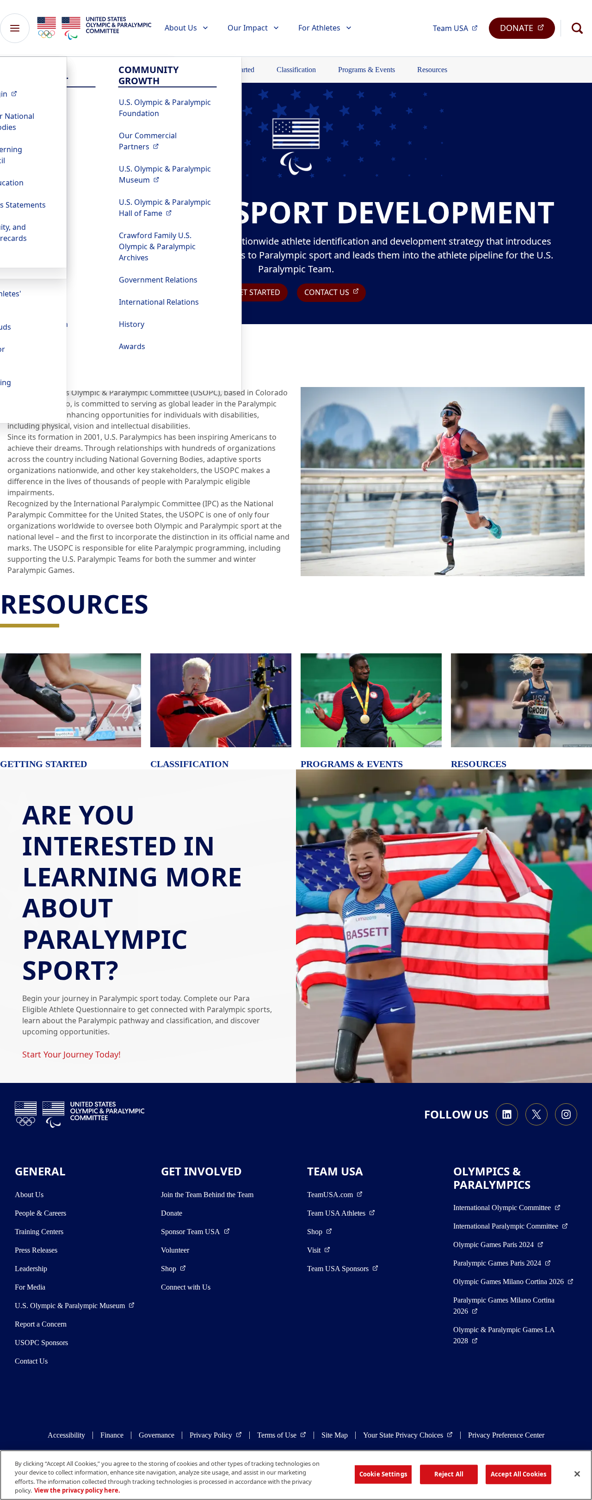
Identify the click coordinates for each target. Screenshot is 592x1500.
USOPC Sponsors (41, 1342)
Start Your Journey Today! (71, 1054)
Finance (111, 1435)
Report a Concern (41, 1324)
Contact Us (31, 1361)
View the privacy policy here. (77, 1490)
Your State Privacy (408, 1435)
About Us (181, 28)
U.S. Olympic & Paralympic (168, 174)
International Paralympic (510, 1226)
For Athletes (319, 28)
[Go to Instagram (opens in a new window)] (566, 1114)
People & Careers (40, 1213)
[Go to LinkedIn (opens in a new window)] (507, 1114)
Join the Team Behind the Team (207, 1195)
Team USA (341, 1213)
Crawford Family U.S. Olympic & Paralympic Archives (157, 246)
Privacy (216, 1435)
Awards (132, 346)
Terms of (281, 1435)
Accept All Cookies (518, 1474)
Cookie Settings (383, 1474)
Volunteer (175, 1250)
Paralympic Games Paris (502, 1263)
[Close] (577, 1473)
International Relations (159, 302)
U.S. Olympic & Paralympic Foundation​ (165, 107)
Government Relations (158, 280)
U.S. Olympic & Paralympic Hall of (168, 207)
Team (458, 28)
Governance (156, 1435)
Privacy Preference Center (506, 1435)
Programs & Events (366, 70)
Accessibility (66, 1435)
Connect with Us (185, 1287)
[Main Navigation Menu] (15, 28)
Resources (432, 70)
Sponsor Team (195, 1231)
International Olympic (507, 1207)
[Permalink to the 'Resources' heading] (157, 603)
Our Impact (248, 28)
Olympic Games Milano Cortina (513, 1281)
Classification (296, 70)
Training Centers (39, 1232)
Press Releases (36, 1250)
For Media (30, 1287)
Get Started (257, 292)
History (131, 324)
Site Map (334, 1435)
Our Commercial (168, 141)
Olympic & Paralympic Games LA (504, 1335)
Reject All (448, 1474)
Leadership (31, 1269)
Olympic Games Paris (498, 1244)
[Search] (577, 28)
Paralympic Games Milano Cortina (504, 1305)
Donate (171, 1213)
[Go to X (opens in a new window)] (536, 1114)
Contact (335, 292)
